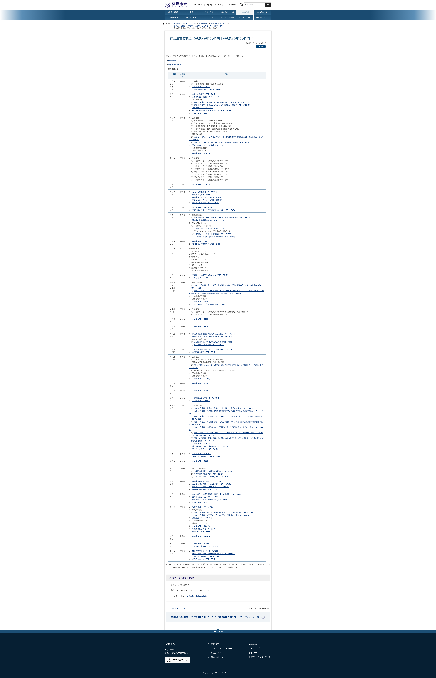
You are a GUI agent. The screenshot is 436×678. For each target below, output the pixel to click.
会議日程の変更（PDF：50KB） (204, 352)
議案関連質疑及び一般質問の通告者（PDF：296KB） (214, 471)
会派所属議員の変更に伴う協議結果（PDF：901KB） (212, 336)
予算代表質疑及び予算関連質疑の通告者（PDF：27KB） (214, 210)
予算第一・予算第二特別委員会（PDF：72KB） (210, 275)
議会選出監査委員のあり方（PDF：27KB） (208, 220)
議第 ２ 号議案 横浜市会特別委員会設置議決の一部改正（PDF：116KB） (222, 105)
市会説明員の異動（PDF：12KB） (205, 489)
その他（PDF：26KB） (201, 113)
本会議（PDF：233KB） (201, 526)
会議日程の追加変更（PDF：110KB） (206, 398)
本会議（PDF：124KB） (201, 454)
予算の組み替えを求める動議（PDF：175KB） (210, 145)
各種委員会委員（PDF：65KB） (204, 529)
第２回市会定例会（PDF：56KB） (205, 203)
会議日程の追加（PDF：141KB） (205, 192)
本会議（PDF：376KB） (201, 443)
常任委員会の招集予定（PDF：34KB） (207, 556)
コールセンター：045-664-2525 (223, 648)
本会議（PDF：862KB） (201, 326)
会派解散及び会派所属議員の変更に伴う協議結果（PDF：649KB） (218, 494)
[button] (218, 617)
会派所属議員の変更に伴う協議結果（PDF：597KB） (212, 349)
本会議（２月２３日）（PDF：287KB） (207, 197)
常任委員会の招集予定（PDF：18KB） (207, 89)
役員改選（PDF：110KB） (202, 108)
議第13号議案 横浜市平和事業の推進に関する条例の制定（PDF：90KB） (222, 217)
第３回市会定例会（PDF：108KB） (206, 497)
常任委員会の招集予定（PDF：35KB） (209, 474)
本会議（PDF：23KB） (201, 87)
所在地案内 (215, 644)
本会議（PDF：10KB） (201, 383)
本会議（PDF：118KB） (201, 536)
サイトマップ (254, 648)
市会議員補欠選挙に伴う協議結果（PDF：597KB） (212, 484)
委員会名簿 (172, 60)
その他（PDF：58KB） (201, 401)
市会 (194, 23)
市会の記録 (203, 23)
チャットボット (232, 5)
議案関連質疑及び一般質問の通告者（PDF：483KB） (214, 342)
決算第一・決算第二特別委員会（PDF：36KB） (210, 500)
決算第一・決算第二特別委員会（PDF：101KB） (212, 477)
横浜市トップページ (181, 23)
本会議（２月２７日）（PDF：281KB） (207, 200)
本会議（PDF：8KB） (200, 241)
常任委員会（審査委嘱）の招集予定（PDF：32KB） (216, 237)
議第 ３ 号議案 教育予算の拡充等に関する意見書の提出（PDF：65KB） (222, 515)
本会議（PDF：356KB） (201, 184)
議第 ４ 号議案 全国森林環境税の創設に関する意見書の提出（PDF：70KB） (224, 408)
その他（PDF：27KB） (201, 278)
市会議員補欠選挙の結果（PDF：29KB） (208, 481)
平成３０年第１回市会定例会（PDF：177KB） (210, 304)
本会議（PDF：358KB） (201, 301)
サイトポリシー (255, 653)
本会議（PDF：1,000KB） (202, 207)
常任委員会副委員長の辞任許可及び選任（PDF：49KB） (214, 334)
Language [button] (209, 5)
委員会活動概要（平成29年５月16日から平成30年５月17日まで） (199, 26)
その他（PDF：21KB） (201, 502)
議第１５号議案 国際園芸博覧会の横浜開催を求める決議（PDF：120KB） (223, 142)
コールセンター (220, 5)
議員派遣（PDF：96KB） (202, 194)
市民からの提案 (217, 657)
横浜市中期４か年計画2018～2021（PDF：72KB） (212, 110)
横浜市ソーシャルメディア (260, 657)
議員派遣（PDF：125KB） (202, 518)
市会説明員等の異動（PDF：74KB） (206, 97)
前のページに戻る (178, 608)
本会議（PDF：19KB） (201, 391)
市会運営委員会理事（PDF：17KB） (206, 551)
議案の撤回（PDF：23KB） (203, 507)
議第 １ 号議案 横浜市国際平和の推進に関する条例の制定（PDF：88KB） (223, 102)
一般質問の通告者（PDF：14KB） (205, 546)
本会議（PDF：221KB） (201, 379)
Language (253, 644)
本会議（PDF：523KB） (201, 461)
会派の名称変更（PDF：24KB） (204, 94)
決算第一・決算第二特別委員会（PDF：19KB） (210, 487)
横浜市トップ (198, 5)
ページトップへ (218, 631)
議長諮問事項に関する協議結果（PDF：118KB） (210, 446)
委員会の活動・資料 (219, 23)
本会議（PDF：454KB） (201, 153)
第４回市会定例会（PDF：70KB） (205, 449)
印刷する (262, 46)
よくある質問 (216, 653)
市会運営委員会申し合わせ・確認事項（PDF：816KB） (213, 554)
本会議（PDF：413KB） (201, 543)
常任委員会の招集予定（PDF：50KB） (209, 345)
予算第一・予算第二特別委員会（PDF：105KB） (214, 234)
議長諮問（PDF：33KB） (202, 531)
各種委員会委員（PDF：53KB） (204, 559)
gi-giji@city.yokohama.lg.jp (195, 596)
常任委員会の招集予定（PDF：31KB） (210, 228)
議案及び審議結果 (175, 65)
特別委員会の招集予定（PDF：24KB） (207, 244)
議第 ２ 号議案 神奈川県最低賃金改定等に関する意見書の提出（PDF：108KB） (225, 512)
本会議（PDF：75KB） (201, 319)
